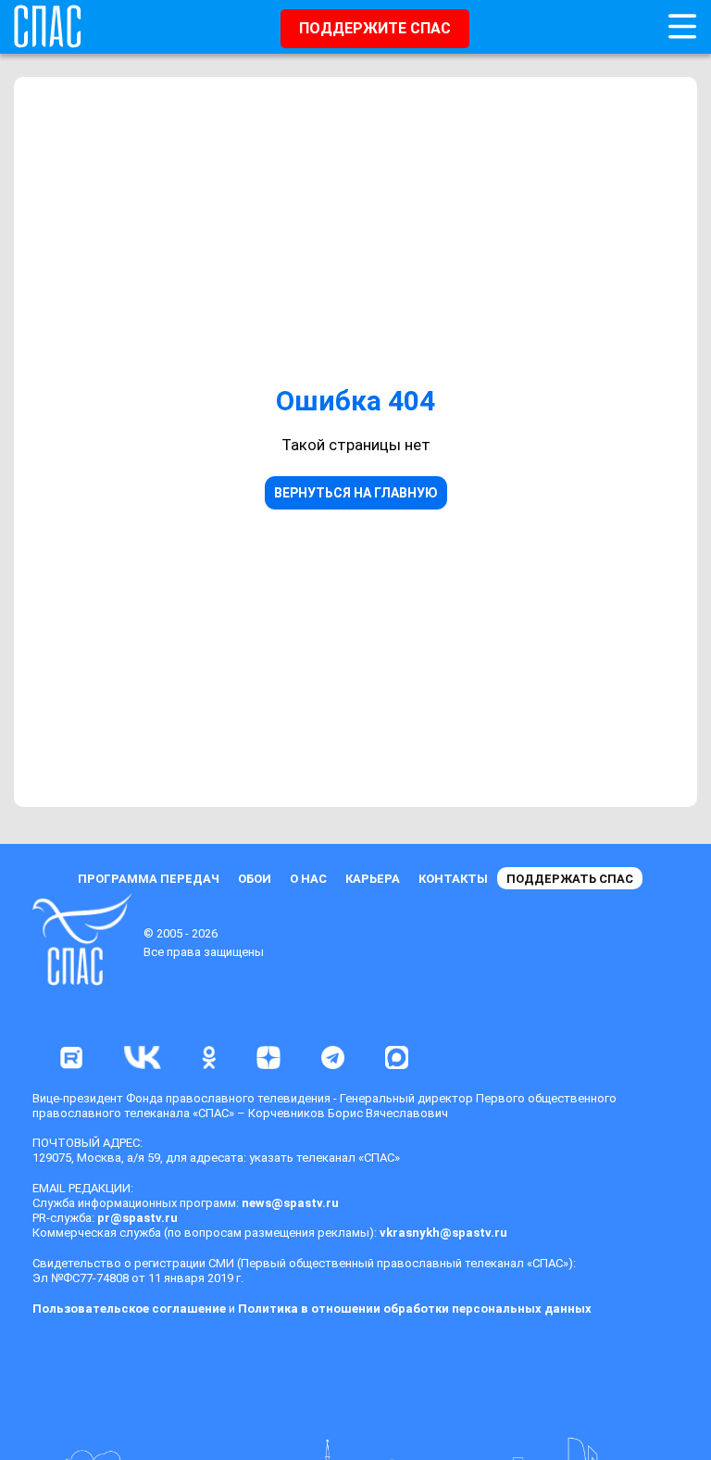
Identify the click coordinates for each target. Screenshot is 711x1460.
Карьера (372, 879)
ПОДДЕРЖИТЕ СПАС (375, 28)
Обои (254, 879)
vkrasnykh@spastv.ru (443, 1233)
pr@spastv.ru (137, 1218)
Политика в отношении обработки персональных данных (415, 1308)
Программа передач (148, 879)
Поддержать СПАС (569, 879)
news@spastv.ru (290, 1203)
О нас (308, 879)
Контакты (453, 879)
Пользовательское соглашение (129, 1308)
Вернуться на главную (356, 492)
